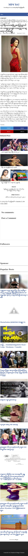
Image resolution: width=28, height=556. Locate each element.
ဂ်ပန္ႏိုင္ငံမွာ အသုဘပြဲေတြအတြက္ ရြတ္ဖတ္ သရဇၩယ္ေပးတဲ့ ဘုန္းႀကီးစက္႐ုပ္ (13, 372)
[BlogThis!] (2, 203)
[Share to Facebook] (5, 203)
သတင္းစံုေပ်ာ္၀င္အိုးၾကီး (9, 33)
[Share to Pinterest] (6, 203)
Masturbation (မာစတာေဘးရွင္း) (12, 322)
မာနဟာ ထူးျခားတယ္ (8, 400)
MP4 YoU (14, 4)
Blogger (16, 539)
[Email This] (1, 203)
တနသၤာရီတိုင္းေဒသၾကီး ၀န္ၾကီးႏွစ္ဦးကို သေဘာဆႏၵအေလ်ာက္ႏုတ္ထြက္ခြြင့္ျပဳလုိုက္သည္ (12, 476)
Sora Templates (12, 552)
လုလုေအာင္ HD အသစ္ (9, 424)
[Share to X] (4, 203)
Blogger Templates (20, 552)
